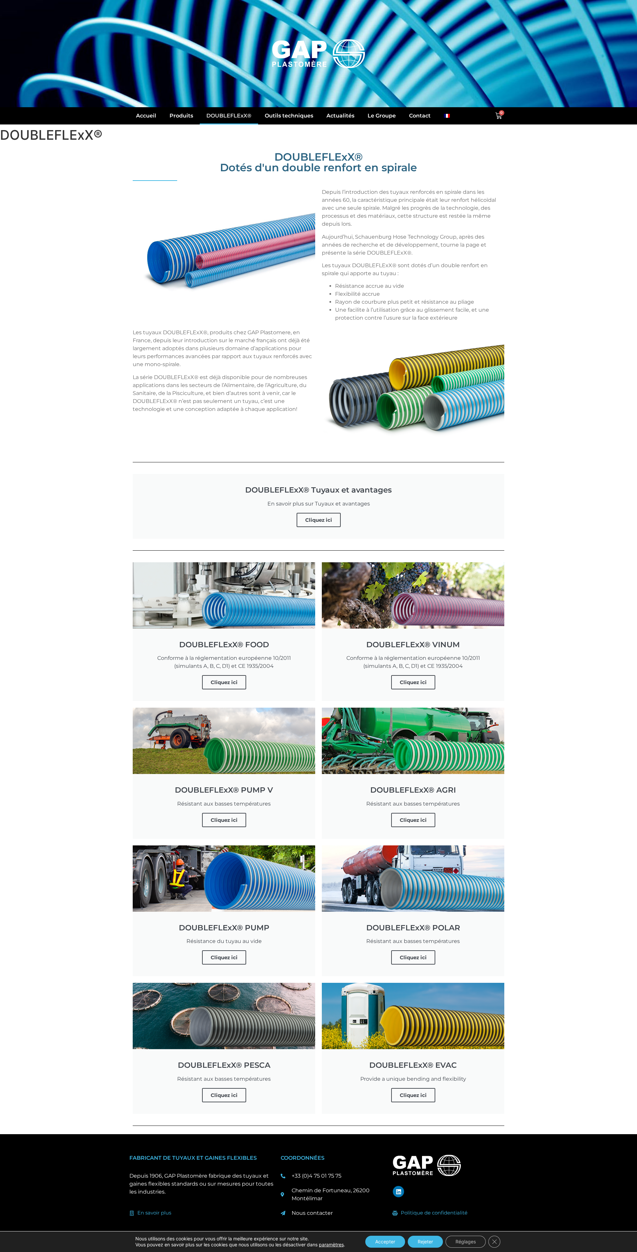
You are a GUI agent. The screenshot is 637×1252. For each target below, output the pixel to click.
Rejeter (425, 1241)
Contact (420, 116)
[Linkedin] (398, 1191)
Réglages (466, 1241)
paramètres (331, 1244)
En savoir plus (154, 1213)
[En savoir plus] (131, 1213)
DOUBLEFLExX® (228, 116)
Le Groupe (382, 116)
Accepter (385, 1241)
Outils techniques (289, 116)
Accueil (146, 116)
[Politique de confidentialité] (395, 1213)
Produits (181, 116)
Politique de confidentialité (434, 1213)
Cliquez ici (318, 520)
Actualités (340, 116)
